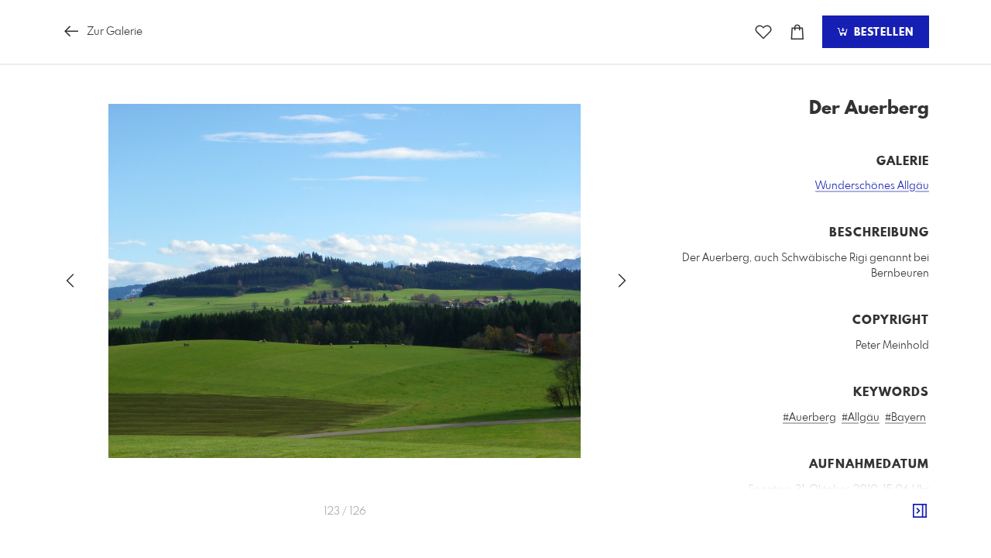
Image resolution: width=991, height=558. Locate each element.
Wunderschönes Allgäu (872, 186)
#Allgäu (861, 417)
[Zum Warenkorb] (797, 32)
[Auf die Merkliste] (763, 32)
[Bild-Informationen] (919, 511)
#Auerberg (809, 417)
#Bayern (905, 417)
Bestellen (882, 32)
